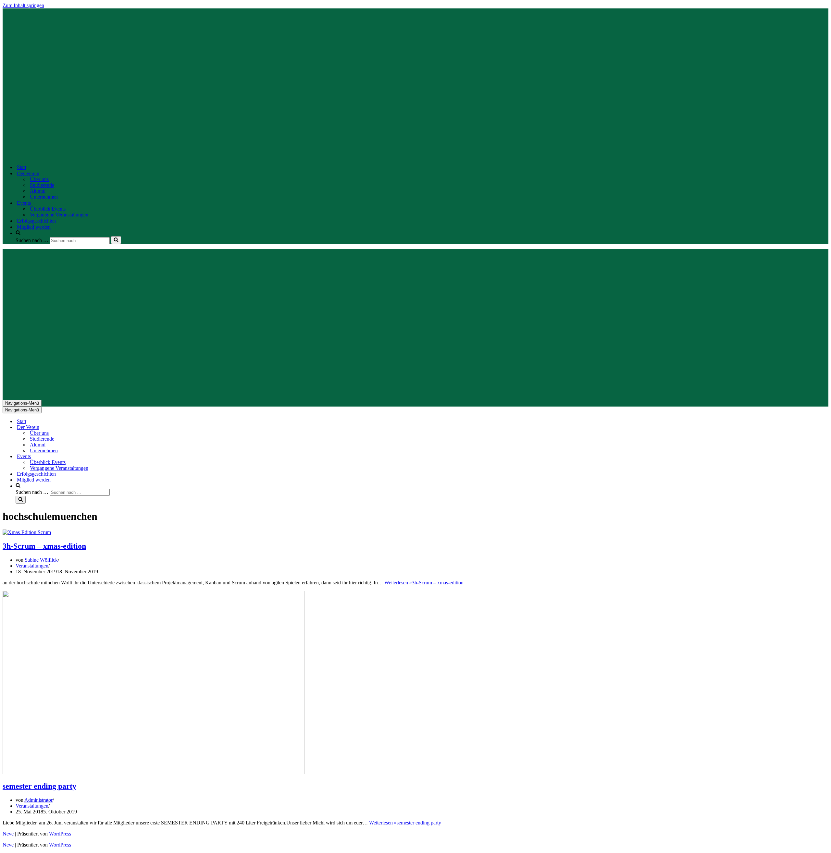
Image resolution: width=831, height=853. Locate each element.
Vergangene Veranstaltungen (59, 214)
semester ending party (39, 786)
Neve (8, 833)
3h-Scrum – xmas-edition (44, 546)
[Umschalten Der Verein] (116, 427)
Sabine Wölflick (41, 560)
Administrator (38, 800)
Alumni (37, 191)
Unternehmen (44, 197)
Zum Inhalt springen (23, 5)
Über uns (39, 179)
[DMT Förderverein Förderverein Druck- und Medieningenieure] (220, 156)
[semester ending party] (153, 772)
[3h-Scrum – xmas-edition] (27, 532)
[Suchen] (116, 240)
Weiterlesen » (424, 582)
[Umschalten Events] (116, 456)
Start (21, 167)
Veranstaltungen (32, 565)
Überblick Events (48, 209)
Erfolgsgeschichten (36, 221)
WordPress (60, 833)
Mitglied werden (34, 227)
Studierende (42, 185)
